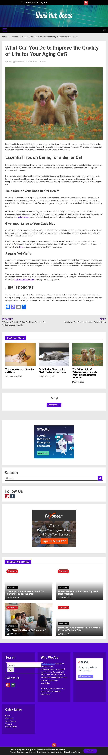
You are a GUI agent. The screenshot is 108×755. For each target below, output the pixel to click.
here (21, 247)
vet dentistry (23, 217)
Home (7, 716)
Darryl (9, 62)
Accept (90, 751)
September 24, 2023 (14, 377)
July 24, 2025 (14, 597)
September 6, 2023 (47, 377)
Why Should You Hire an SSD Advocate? (26, 630)
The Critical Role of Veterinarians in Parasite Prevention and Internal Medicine (84, 373)
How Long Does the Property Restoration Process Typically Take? (79, 629)
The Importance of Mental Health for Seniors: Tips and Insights (25, 592)
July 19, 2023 (79, 382)
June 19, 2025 (65, 597)
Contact (8, 724)
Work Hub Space (48, 664)
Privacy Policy (11, 727)
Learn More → (54, 405)
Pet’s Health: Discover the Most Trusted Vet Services (52, 370)
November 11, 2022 (22, 62)
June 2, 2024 (13, 634)
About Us (9, 718)
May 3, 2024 (64, 634)
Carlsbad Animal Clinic (24, 279)
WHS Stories (12, 587)
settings (76, 752)
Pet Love (34, 62)
